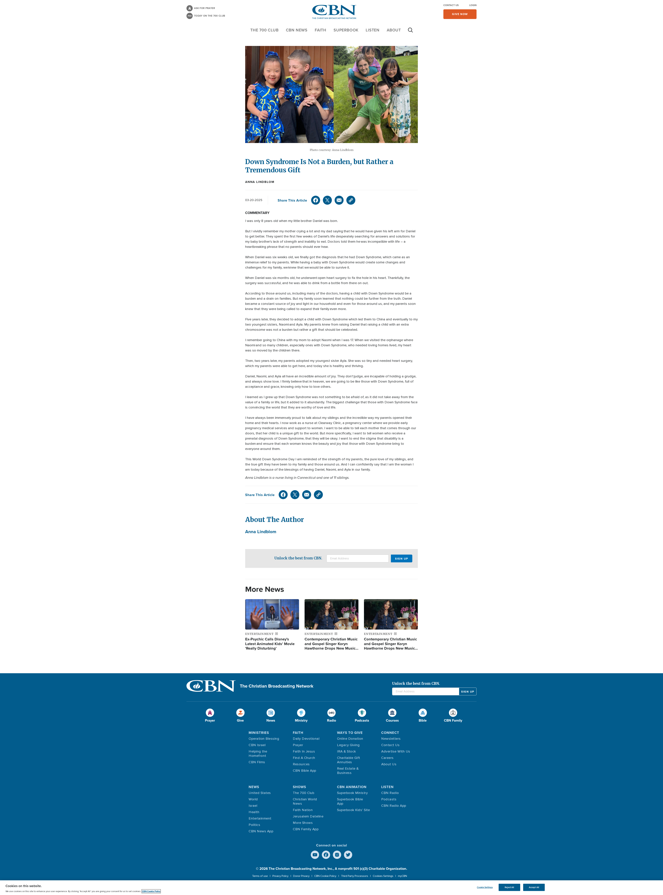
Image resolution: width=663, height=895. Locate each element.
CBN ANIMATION (352, 786)
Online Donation (350, 739)
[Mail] (339, 200)
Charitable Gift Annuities (348, 760)
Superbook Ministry (352, 793)
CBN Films (257, 762)
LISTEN (372, 30)
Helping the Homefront (258, 753)
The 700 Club (264, 30)
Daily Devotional (306, 739)
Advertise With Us (395, 751)
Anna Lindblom (259, 182)
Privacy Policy (280, 876)
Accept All (534, 887)
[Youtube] (315, 855)
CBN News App (261, 831)
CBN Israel (257, 745)
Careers (387, 758)
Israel (253, 806)
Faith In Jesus (304, 751)
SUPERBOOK (346, 30)
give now (460, 14)
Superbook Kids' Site (353, 810)
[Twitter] (327, 200)
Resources (301, 764)
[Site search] (410, 32)
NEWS (254, 786)
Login (473, 5)
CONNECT (390, 732)
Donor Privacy (301, 876)
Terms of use (260, 876)
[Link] (350, 200)
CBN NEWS (297, 30)
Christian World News (305, 801)
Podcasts (388, 799)
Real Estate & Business (348, 771)
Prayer (298, 745)
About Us (388, 764)
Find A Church (304, 758)
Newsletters (391, 739)
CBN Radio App (393, 806)
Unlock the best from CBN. (298, 558)
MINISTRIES (259, 732)
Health (254, 812)
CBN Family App (306, 829)
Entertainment (260, 818)
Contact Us (451, 5)
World (253, 799)
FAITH (320, 30)
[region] (331, 887)
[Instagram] (337, 855)
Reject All (509, 887)
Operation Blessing (264, 739)
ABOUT (394, 30)
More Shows (303, 823)
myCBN (402, 876)
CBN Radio (390, 793)
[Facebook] (315, 200)
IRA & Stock (346, 751)
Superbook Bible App (350, 801)
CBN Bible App (304, 771)
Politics (254, 825)
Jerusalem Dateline (308, 816)
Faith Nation (303, 810)
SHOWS (299, 786)
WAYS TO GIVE (350, 732)
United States (260, 793)
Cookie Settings (485, 887)
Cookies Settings (383, 876)
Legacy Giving (348, 745)
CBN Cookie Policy (325, 876)
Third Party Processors (354, 876)
